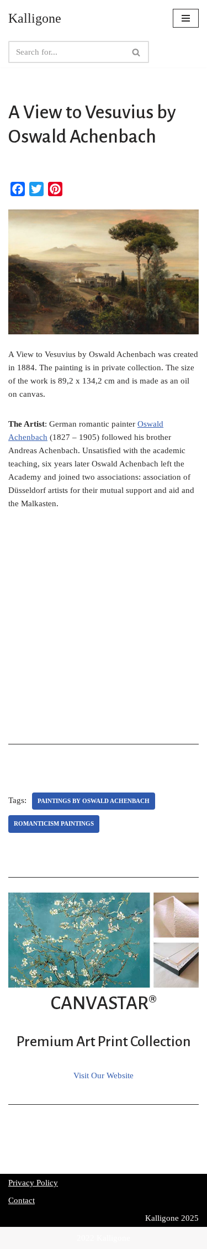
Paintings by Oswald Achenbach (94, 800)
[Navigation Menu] (186, 18)
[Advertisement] (103, 630)
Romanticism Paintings (54, 823)
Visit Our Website (103, 1075)
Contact (21, 1200)
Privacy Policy (33, 1182)
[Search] (136, 52)
